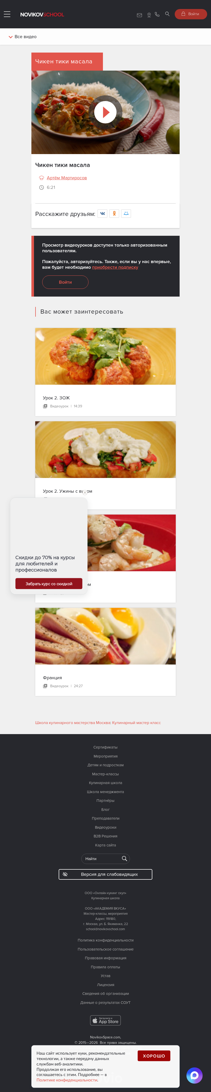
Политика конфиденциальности (106, 940)
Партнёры (105, 800)
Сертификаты (105, 747)
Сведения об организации (105, 993)
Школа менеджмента (105, 791)
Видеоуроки (105, 827)
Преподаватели (105, 818)
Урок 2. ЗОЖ (56, 398)
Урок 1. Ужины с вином (67, 584)
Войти (193, 13)
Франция (52, 678)
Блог (105, 809)
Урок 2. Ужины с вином (67, 491)
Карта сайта (105, 845)
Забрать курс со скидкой (49, 584)
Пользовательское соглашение (106, 949)
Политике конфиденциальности (67, 1080)
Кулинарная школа (105, 782)
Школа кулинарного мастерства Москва (72, 722)
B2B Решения (105, 836)
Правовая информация (105, 958)
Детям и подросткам (105, 765)
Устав (105, 975)
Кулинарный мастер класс (136, 722)
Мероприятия (106, 756)
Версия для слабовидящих (109, 874)
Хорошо (154, 1056)
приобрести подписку (115, 267)
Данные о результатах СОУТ (105, 1002)
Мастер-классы (105, 774)
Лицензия (105, 984)
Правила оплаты (105, 967)
